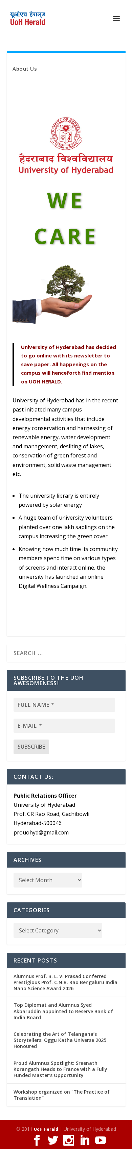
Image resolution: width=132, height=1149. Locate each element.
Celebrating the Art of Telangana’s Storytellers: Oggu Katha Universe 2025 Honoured (60, 1040)
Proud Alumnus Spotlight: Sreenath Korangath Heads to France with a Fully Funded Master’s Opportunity (60, 1069)
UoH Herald (46, 1129)
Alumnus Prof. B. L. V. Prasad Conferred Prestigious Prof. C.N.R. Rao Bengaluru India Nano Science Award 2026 (65, 982)
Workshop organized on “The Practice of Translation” (62, 1095)
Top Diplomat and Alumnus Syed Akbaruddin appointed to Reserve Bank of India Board (63, 1011)
